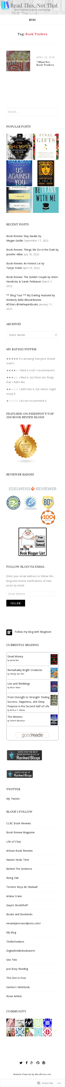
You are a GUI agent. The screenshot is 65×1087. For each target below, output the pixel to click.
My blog (11, 932)
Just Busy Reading (17, 968)
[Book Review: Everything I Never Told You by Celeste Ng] (19, 200)
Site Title (11, 959)
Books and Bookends (19, 914)
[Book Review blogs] (25, 443)
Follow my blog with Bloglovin (33, 631)
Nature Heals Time (17, 859)
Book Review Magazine (20, 832)
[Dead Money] (54, 659)
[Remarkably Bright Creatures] (54, 672)
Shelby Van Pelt (17, 674)
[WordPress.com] (43, 1063)
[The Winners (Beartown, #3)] (54, 719)
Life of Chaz (13, 841)
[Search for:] (32, 111)
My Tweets (13, 798)
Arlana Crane (14, 896)
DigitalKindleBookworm (20, 950)
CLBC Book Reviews (18, 823)
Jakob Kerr (14, 660)
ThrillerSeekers (15, 941)
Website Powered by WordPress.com (32, 1074)
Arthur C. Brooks (17, 710)
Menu (32, 20)
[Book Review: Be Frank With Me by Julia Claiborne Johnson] (46, 200)
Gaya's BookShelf (17, 905)
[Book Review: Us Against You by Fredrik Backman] (19, 173)
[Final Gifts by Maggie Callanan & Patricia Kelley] (46, 147)
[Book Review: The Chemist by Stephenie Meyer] (19, 147)
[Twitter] (21, 1063)
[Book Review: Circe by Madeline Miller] (46, 173)
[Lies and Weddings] (54, 686)
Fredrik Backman (17, 720)
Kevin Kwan (15, 687)
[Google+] (31, 1063)
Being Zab (12, 878)
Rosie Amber (14, 996)
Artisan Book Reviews (19, 850)
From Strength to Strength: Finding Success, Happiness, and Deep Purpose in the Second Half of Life (28, 701)
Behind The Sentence (19, 868)
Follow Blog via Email (25, 566)
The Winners (15, 716)
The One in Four (16, 978)
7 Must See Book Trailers (45, 63)
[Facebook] (26, 1063)
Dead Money (15, 656)
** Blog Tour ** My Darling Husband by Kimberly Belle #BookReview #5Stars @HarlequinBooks (30, 300)
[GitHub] (37, 1063)
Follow (16, 603)
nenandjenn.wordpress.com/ (23, 923)
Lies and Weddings (18, 683)
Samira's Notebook (18, 987)
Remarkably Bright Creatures (24, 670)
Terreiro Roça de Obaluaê (22, 887)
